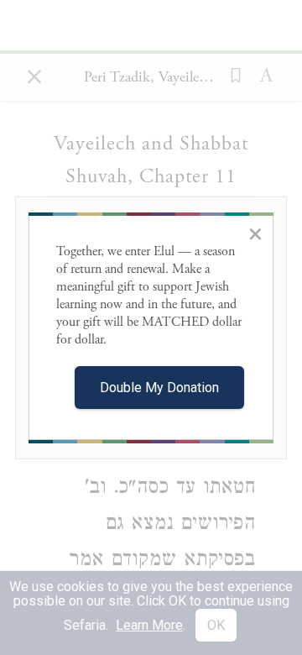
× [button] (255, 233)
